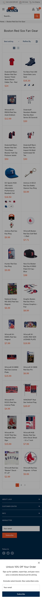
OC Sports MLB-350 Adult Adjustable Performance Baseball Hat (11, 188)
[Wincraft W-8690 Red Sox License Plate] (12, 357)
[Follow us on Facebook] (3, 553)
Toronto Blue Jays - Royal (6, 206)
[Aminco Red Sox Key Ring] (12, 221)
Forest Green (33, 85)
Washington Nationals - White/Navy (10, 201)
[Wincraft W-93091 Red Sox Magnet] (12, 324)
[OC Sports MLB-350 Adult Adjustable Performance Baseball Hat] (12, 173)
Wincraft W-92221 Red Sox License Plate (10, 402)
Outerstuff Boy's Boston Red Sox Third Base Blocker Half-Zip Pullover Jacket (11, 150)
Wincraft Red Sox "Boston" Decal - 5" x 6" (11, 470)
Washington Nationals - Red (14, 201)
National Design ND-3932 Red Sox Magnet (11, 301)
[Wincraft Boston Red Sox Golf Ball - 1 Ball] (30, 221)
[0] (38, 9)
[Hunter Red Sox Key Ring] (12, 254)
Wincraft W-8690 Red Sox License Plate (11, 369)
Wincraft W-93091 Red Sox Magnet (10, 337)
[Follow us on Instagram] (12, 553)
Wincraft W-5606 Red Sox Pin (30, 368)
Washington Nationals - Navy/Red (6, 201)
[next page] (25, 485)
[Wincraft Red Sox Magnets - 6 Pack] (30, 458)
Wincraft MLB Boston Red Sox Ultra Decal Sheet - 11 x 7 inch (30, 436)
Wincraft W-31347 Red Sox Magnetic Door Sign (10, 436)
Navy (25, 85)
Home (2, 22)
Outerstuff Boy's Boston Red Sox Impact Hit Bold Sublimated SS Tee (29, 150)
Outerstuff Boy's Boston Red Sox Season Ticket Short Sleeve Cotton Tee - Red (11, 77)
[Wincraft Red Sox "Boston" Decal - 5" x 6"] (12, 458)
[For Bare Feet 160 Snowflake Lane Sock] (30, 62)
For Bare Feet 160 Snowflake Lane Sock (30, 74)
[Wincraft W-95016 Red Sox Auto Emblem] (12, 100)
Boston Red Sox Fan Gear (16, 22)
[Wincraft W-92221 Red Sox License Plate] (12, 390)
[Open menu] (3, 9)
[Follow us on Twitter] (8, 553)
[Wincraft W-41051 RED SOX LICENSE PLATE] (30, 324)
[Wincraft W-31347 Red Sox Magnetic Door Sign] (12, 422)
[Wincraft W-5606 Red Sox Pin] (30, 357)
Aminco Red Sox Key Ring (11, 232)
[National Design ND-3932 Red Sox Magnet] (12, 289)
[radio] (14, 48)
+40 (11, 206)
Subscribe (21, 594)
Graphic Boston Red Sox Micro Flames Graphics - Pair (30, 303)
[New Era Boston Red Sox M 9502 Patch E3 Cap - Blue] (30, 254)
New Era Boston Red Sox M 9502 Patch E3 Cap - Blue (29, 268)
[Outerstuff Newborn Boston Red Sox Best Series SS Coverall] (30, 100)
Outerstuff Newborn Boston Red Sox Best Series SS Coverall (30, 114)
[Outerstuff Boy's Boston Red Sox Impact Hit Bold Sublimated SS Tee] (30, 135)
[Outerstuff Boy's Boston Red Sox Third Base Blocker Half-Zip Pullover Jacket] (12, 135)
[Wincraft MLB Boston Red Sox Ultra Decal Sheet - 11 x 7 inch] (30, 422)
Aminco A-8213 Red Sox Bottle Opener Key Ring (30, 185)
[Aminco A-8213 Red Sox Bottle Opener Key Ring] (30, 173)
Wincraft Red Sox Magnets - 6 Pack (30, 469)
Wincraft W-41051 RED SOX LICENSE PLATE (29, 337)
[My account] (33, 9)
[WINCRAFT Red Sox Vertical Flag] (30, 390)
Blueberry (29, 85)
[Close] (39, 562)
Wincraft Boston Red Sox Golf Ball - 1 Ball (30, 233)
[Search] (37, 16)
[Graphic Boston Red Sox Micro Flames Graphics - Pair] (30, 289)
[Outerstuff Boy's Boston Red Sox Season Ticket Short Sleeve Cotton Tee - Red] (12, 62)
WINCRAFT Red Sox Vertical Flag (29, 401)
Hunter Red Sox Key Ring (11, 265)
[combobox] (11, 41)
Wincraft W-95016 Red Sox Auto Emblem (10, 112)
